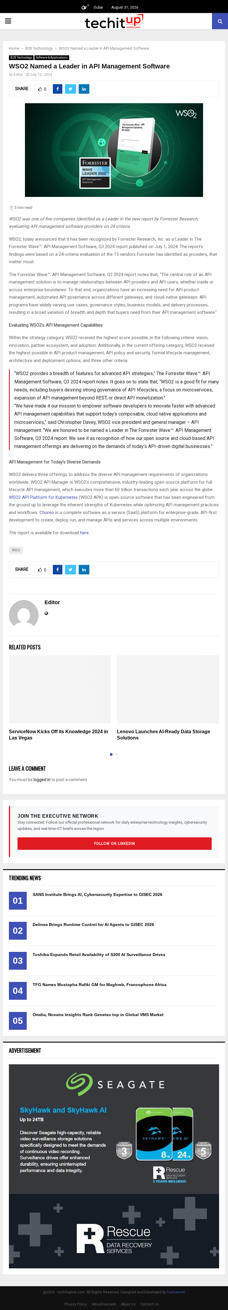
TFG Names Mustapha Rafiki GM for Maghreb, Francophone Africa (100, 984)
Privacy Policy (75, 1304)
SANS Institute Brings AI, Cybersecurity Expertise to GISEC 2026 (97, 894)
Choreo (46, 512)
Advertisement (104, 1304)
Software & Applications (52, 57)
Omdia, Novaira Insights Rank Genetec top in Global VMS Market (98, 1014)
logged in (42, 779)
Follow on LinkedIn (114, 844)
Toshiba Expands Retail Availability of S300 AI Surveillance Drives (99, 954)
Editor (18, 75)
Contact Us (149, 1304)
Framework (176, 1292)
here (84, 532)
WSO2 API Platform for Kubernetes (43, 497)
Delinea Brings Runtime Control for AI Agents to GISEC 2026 (93, 924)
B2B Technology (21, 57)
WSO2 (16, 550)
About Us (128, 1304)
